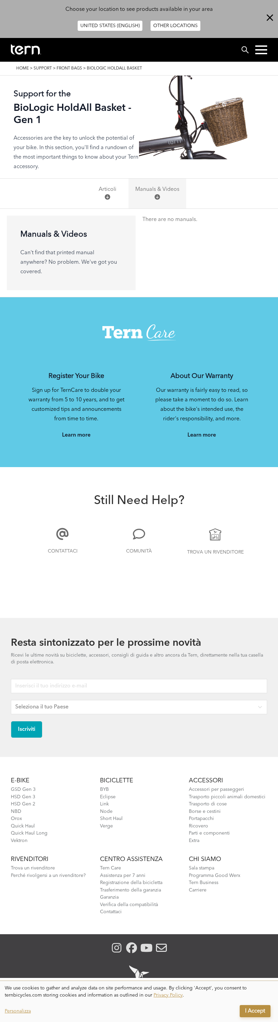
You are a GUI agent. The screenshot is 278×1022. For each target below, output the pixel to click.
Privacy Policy (168, 995)
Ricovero (198, 826)
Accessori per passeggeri (216, 789)
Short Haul (111, 818)
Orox (16, 818)
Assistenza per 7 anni (122, 875)
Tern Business (203, 882)
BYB (104, 789)
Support (43, 68)
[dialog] (139, 1001)
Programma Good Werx (214, 875)
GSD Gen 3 (23, 789)
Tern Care (110, 868)
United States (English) (110, 25)
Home (22, 68)
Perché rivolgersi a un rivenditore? (48, 875)
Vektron (19, 840)
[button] (261, 49)
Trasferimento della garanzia (130, 890)
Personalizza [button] (18, 1011)
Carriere (197, 890)
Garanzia (109, 897)
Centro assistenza (131, 859)
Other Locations (175, 25)
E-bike (20, 781)
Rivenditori (29, 859)
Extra (194, 840)
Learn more (76, 435)
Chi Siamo (205, 859)
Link (104, 804)
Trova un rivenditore (215, 552)
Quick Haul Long (29, 833)
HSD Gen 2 (23, 804)
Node (106, 811)
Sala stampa (201, 868)
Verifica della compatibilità (129, 904)
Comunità (139, 551)
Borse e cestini (205, 811)
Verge (106, 826)
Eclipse (108, 797)
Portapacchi (201, 818)
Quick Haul (23, 826)
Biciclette (116, 781)
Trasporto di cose (208, 804)
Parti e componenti (209, 833)
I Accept (255, 1011)
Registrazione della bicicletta (131, 882)
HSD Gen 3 (23, 797)
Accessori (206, 781)
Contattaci (63, 551)
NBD (16, 811)
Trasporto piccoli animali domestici (227, 797)
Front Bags (69, 68)
